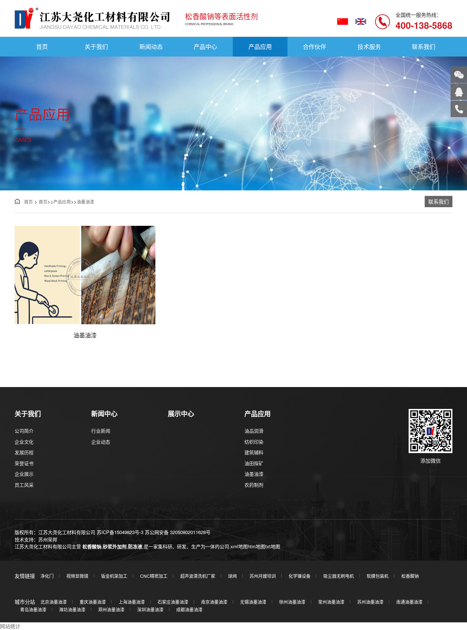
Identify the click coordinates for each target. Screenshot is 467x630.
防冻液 (135, 546)
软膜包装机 (378, 575)
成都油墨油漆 (189, 609)
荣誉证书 (24, 463)
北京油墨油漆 (53, 601)
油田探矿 (253, 463)
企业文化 (24, 441)
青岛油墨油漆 (33, 609)
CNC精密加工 (153, 575)
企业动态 (100, 441)
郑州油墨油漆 (111, 609)
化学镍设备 (299, 575)
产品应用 (260, 46)
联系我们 (423, 46)
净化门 (47, 575)
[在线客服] (459, 92)
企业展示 (24, 473)
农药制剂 (253, 484)
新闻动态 (151, 46)
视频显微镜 (77, 575)
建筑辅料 (253, 452)
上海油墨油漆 (132, 601)
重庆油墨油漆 (93, 601)
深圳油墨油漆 (150, 609)
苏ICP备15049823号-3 (120, 532)
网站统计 (10, 626)
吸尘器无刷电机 (338, 575)
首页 (42, 46)
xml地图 (239, 546)
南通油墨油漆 (409, 601)
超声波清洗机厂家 (197, 575)
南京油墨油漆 (214, 601)
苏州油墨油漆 (370, 601)
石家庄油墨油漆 (173, 601)
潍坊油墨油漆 (72, 609)
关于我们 (96, 46)
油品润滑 (253, 430)
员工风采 (24, 484)
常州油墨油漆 (331, 601)
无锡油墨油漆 (253, 601)
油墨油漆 (85, 201)
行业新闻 (100, 430)
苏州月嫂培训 (263, 575)
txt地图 (272, 546)
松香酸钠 (91, 546)
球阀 (232, 575)
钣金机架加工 (114, 575)
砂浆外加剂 (115, 546)
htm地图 (256, 546)
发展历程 (24, 452)
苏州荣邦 (47, 539)
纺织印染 (253, 441)
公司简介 (24, 430)
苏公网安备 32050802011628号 (178, 532)
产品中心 (205, 46)
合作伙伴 (314, 46)
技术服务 (369, 46)
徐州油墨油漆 (292, 601)
